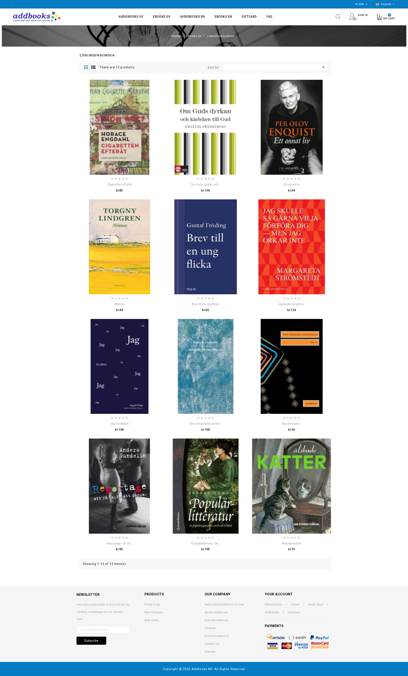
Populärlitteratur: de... (205, 543)
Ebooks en (223, 16)
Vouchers (294, 612)
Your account (279, 594)
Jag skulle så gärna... (291, 304)
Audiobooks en (192, 16)
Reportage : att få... (119, 543)
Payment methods (216, 620)
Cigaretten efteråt (119, 184)
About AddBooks (216, 612)
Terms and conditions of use (224, 604)
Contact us (212, 643)
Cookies (210, 628)
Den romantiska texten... (205, 423)
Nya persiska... (291, 423)
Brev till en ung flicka (205, 304)
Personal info (273, 604)
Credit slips (315, 604)
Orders (294, 604)
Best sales (151, 620)
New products (153, 612)
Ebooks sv (161, 16)
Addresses (272, 612)
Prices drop (152, 604)
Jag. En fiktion (119, 423)
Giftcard (249, 16)
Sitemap (210, 651)
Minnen (120, 304)
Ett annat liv (291, 184)
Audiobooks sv (131, 16)
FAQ (269, 16)
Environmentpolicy (217, 635)
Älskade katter (291, 543)
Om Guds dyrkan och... (205, 184)
